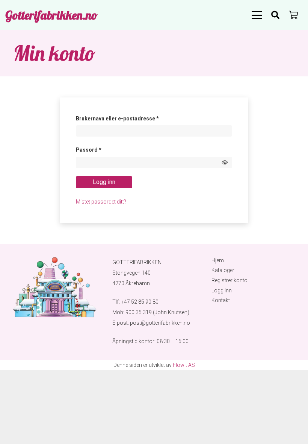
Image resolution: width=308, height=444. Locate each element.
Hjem (217, 260)
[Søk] (275, 15)
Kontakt (220, 300)
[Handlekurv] (294, 15)
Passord (99, 149)
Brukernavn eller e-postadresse (128, 118)
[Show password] (225, 162)
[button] (257, 15)
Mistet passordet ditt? (101, 202)
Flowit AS (184, 365)
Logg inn (104, 182)
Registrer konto (229, 280)
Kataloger (222, 270)
